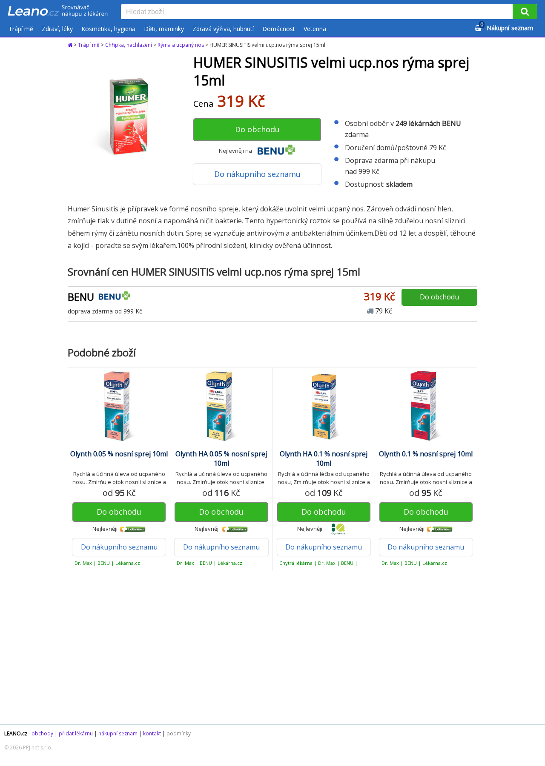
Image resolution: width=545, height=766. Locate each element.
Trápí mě (21, 29)
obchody (42, 733)
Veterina (315, 29)
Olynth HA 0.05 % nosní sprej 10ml (221, 458)
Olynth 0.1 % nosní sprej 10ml (426, 453)
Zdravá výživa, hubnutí (223, 29)
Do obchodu (257, 129)
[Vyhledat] (525, 11)
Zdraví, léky (57, 29)
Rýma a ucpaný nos (181, 44)
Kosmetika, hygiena (108, 29)
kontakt (152, 733)
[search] (318, 12)
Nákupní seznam (506, 26)
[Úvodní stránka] (71, 44)
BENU (81, 297)
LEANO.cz (15, 733)
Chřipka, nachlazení (128, 44)
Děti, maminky (164, 29)
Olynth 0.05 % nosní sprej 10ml (119, 453)
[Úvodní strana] (58, 11)
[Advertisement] (272, 647)
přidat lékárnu (76, 733)
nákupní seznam (118, 733)
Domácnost (278, 29)
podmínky (178, 733)
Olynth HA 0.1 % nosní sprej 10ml (323, 458)
